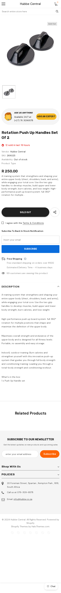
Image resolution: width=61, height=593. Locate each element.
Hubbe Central (30, 4)
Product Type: (9, 163)
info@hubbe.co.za (23, 499)
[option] (30, 48)
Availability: (7, 159)
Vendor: (6, 151)
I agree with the (14, 223)
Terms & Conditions (33, 223)
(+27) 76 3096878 (23, 120)
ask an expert (46, 116)
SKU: (4, 155)
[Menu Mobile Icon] (3, 4)
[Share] (54, 212)
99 (8, 273)
